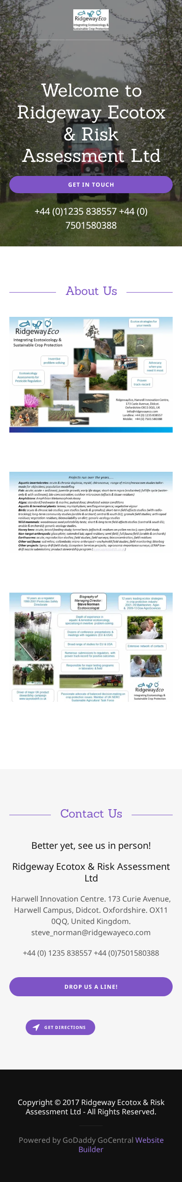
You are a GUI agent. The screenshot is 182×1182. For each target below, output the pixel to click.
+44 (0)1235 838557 (76, 211)
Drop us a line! (91, 987)
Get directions (65, 1027)
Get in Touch (91, 185)
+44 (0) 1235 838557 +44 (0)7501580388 (91, 953)
